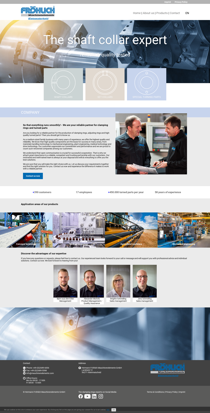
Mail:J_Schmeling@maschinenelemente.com (144, 277)
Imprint (167, 2)
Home (137, 13)
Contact (175, 13)
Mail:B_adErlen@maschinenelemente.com (65, 277)
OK (114, 410)
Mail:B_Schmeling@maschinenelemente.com (118, 277)
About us (148, 13)
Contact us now (33, 176)
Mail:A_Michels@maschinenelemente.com (92, 277)
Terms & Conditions (155, 392)
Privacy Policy (181, 2)
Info (108, 410)
